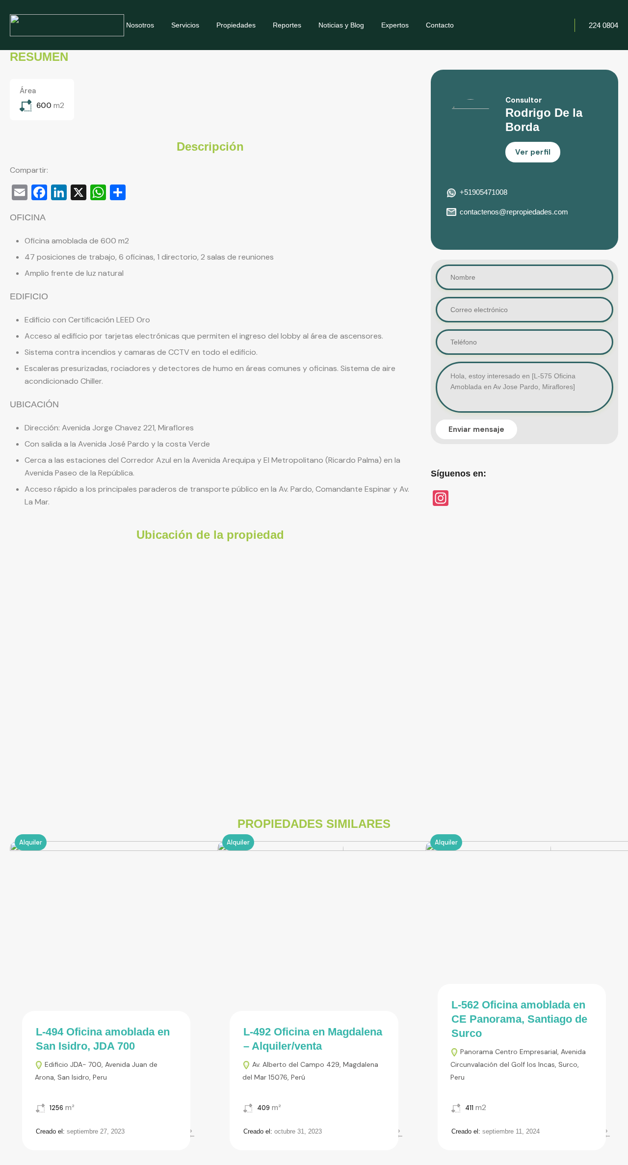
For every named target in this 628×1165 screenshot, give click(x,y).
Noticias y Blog (341, 25)
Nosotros (140, 25)
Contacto (440, 25)
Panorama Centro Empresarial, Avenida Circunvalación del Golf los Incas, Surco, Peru (518, 1064)
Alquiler (30, 842)
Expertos (395, 25)
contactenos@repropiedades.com (514, 212)
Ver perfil (532, 152)
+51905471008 (483, 192)
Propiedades (236, 25)
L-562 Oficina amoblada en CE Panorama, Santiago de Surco (519, 1019)
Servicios (185, 25)
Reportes (287, 25)
